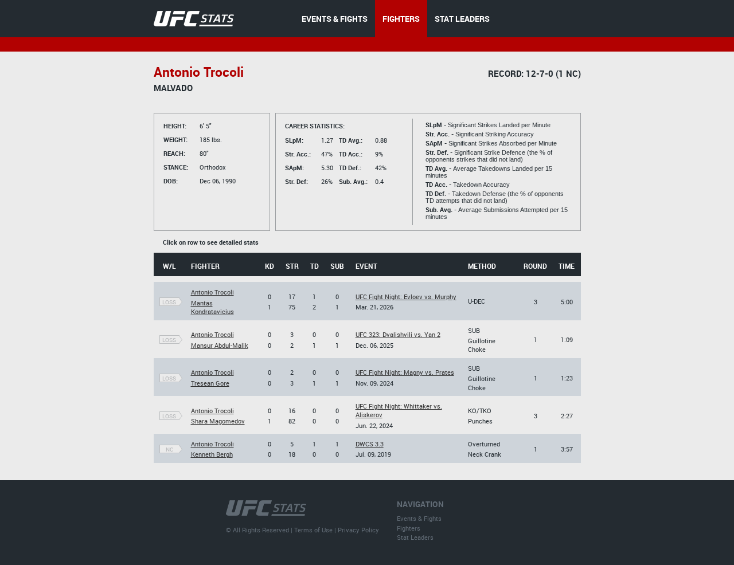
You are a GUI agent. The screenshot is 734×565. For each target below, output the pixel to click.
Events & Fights (419, 518)
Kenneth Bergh (212, 454)
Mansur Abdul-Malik (219, 345)
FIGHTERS (401, 18)
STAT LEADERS (462, 18)
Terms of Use (313, 529)
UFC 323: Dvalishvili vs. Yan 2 (398, 334)
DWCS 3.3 (370, 444)
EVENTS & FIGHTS (335, 18)
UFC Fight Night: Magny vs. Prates (405, 372)
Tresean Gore (210, 383)
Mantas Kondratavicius (212, 307)
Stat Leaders (415, 537)
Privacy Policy (358, 529)
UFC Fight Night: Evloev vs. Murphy (406, 296)
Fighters (408, 528)
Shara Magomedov (218, 421)
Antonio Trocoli (212, 292)
